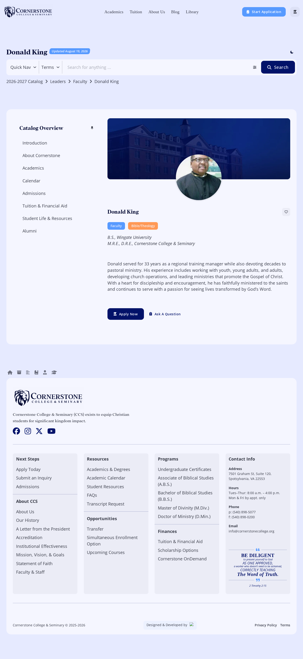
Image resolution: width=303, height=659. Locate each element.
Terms (285, 625)
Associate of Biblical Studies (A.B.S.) (186, 481)
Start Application (266, 11)
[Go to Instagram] (28, 431)
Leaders (58, 81)
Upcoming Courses (106, 552)
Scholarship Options (178, 550)
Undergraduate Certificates (184, 469)
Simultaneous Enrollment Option (112, 541)
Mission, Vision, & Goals (40, 555)
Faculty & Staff (30, 572)
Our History (27, 520)
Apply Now (128, 314)
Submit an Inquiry (34, 478)
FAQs (92, 495)
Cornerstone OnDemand (182, 559)
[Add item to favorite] (286, 212)
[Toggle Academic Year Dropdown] (58, 67)
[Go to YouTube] (51, 431)
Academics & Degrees (108, 469)
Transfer (95, 529)
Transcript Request (105, 504)
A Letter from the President (43, 529)
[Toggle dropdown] (34, 67)
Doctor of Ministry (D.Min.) (184, 516)
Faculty (80, 81)
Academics (113, 11)
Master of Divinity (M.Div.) (183, 508)
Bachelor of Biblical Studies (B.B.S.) (185, 496)
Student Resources (105, 486)
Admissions (27, 486)
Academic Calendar (106, 478)
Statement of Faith (34, 563)
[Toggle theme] (292, 52)
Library (192, 11)
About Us (156, 11)
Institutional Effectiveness (41, 546)
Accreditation (29, 537)
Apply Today (28, 469)
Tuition (136, 11)
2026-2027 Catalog (24, 81)
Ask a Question (168, 314)
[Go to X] (39, 431)
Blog (175, 11)
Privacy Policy (266, 625)
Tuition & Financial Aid (180, 541)
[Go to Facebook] (16, 431)
